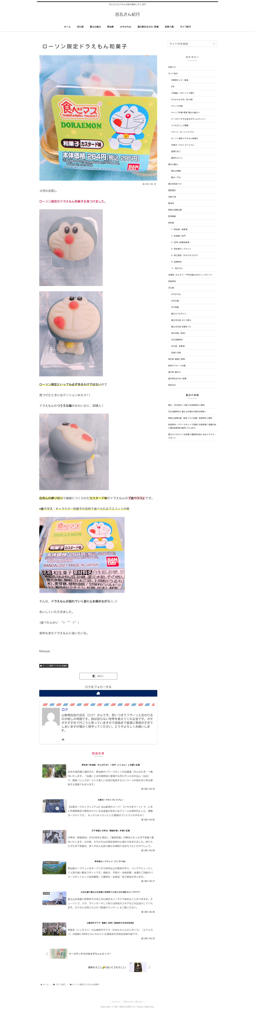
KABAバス (172, 67)
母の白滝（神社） (179, 333)
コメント (116, 1002)
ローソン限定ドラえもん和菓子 (54, 666)
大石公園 (175, 301)
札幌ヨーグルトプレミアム (182, 145)
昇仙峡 (171, 223)
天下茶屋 (175, 307)
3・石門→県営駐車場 (180, 242)
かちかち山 (176, 294)
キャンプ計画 (177, 106)
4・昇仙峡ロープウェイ (181, 249)
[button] (214, 43)
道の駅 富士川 (174, 372)
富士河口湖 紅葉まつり (181, 327)
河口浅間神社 (177, 340)
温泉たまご (176, 151)
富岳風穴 (172, 190)
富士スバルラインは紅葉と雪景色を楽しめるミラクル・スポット (192, 436)
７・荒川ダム (177, 268)
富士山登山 (173, 164)
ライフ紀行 (173, 74)
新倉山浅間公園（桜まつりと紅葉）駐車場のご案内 (190, 418)
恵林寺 (171, 203)
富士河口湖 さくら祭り (181, 320)
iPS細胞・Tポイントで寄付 (182, 93)
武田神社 (172, 281)
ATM (172, 87)
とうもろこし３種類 (179, 125)
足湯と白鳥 (176, 353)
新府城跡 (172, 216)
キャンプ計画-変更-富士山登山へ (185, 112)
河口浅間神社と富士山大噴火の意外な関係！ (187, 412)
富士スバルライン (179, 314)
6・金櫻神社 (176, 262)
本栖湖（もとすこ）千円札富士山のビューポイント (190, 275)
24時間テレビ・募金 (179, 80)
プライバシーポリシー (133, 1002)
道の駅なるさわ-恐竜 (177, 379)
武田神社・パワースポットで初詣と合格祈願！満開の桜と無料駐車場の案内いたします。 (192, 426)
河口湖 (171, 288)
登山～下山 (176, 177)
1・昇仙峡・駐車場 (179, 229)
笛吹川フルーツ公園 (176, 366)
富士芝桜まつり (175, 184)
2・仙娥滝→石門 (178, 236)
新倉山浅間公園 (175, 210)
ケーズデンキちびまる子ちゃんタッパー (188, 119)
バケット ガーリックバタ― (183, 132)
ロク (65, 709)
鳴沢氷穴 (172, 385)
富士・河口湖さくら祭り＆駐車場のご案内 (186, 405)
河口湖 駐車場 (178, 346)
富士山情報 (176, 171)
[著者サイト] (98, 693)
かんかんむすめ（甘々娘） (182, 100)
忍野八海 (172, 197)
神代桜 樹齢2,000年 (176, 359)
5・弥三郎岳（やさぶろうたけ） (185, 255)
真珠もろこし (177, 158)
